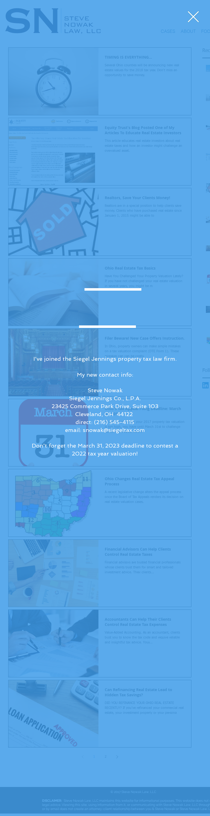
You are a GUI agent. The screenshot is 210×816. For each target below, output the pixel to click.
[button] (193, 16)
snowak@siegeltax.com (114, 430)
